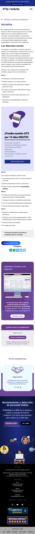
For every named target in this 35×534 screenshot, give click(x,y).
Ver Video (25, 423)
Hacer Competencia (17, 337)
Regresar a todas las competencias (16, 19)
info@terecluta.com (17, 484)
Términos (30, 532)
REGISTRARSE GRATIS (17, 161)
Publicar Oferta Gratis (10, 243)
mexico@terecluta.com (17, 490)
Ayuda (9, 532)
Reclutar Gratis (17, 316)
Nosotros (15, 532)
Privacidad (22, 532)
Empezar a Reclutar (17, 4)
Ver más (17, 387)
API (4, 532)
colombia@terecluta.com (17, 496)
